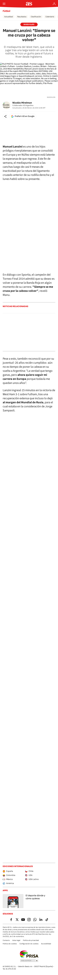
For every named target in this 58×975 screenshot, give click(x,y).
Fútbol (6, 11)
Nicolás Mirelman (22, 102)
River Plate (29, 24)
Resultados (21, 17)
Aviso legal (16, 940)
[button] (5, 116)
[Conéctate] (54, 3)
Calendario (49, 17)
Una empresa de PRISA (29, 954)
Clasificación (36, 17)
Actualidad (8, 17)
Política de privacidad (31, 940)
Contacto (6, 940)
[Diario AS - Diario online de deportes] (29, 4)
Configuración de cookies (28, 944)
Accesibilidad (46, 944)
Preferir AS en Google (24, 116)
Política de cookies (10, 944)
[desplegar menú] (4, 4)
